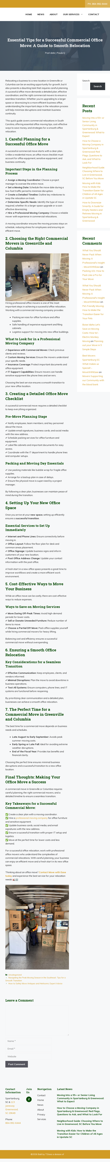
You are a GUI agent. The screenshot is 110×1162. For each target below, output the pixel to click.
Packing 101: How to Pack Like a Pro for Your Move (93, 274)
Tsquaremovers (72, 1154)
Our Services (71, 14)
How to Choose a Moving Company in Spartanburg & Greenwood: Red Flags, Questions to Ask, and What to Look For (92, 151)
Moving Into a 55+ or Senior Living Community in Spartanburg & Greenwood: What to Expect (80, 1098)
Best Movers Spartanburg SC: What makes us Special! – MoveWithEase (91, 363)
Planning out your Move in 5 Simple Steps (92, 345)
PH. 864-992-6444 (97, 3)
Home (28, 14)
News (40, 14)
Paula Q (61, 52)
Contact (93, 14)
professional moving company (32, 818)
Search (86, 80)
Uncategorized (15, 975)
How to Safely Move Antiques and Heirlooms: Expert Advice (35, 983)
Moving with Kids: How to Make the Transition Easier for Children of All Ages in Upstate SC (93, 190)
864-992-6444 (13, 1123)
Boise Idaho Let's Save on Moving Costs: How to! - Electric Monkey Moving (91, 332)
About (54, 14)
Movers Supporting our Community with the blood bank (93, 380)
